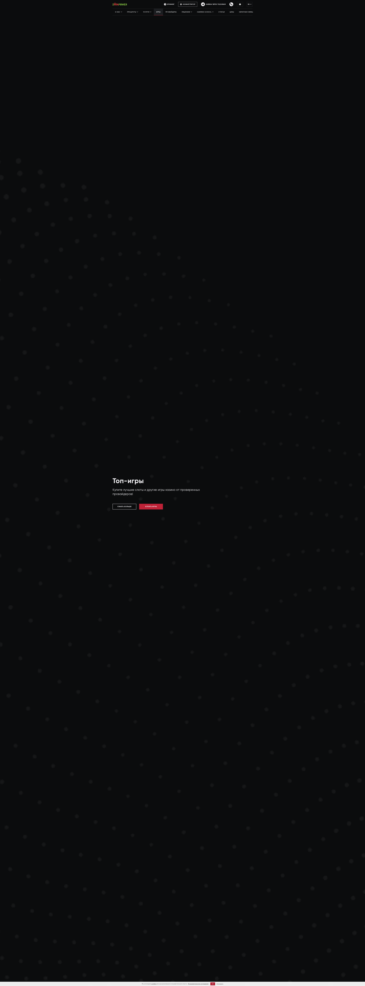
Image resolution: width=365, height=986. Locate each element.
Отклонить (220, 984)
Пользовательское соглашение (198, 984)
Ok (212, 984)
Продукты (131, 12)
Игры (158, 12)
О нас (117, 12)
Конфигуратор (189, 4)
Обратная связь (246, 12)
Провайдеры (171, 12)
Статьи (221, 12)
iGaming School (204, 12)
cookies (153, 984)
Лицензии (186, 12)
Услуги (146, 12)
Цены (232, 12)
